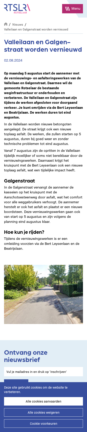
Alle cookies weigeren (43, 412)
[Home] (17, 9)
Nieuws (17, 24)
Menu (75, 8)
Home (5, 24)
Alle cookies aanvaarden (43, 401)
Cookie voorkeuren (43, 423)
